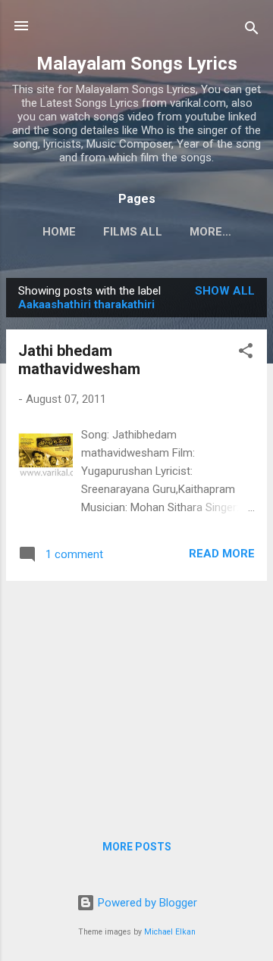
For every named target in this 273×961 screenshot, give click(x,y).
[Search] (252, 31)
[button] (246, 353)
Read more (222, 553)
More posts (136, 847)
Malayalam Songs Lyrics (136, 63)
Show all (225, 291)
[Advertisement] (136, 699)
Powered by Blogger (146, 903)
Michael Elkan (170, 932)
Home (59, 232)
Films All (132, 232)
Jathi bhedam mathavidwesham (79, 360)
